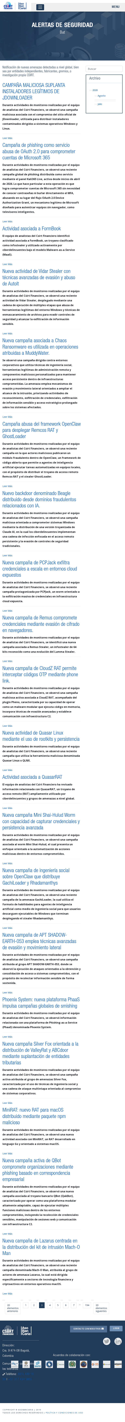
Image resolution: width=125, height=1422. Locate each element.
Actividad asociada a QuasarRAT (32, 777)
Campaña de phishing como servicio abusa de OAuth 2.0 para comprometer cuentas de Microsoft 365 (38, 152)
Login (116, 1328)
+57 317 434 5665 (20, 1379)
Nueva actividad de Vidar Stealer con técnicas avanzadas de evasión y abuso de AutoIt (38, 278)
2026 (95, 90)
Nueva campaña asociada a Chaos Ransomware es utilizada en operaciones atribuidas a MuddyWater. (40, 347)
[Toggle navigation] (40, 7)
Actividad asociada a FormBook (31, 229)
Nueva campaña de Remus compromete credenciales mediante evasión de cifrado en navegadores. (40, 624)
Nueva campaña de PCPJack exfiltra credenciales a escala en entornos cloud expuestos (39, 569)
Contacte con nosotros (87, 1329)
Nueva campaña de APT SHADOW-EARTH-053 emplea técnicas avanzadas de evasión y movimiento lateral (39, 942)
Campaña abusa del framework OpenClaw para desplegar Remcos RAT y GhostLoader (41, 431)
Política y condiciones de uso (64, 1413)
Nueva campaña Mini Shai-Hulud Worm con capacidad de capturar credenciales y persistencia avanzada (41, 822)
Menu (116, 7)
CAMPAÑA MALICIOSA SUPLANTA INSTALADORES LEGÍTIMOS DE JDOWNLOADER (33, 92)
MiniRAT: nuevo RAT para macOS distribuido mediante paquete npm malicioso (34, 1117)
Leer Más (7, 138)
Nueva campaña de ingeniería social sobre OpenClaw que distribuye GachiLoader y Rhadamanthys (35, 877)
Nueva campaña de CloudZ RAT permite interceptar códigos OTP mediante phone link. (40, 675)
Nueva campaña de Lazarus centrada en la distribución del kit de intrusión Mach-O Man (41, 1247)
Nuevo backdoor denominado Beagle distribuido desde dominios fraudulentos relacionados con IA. (39, 500)
